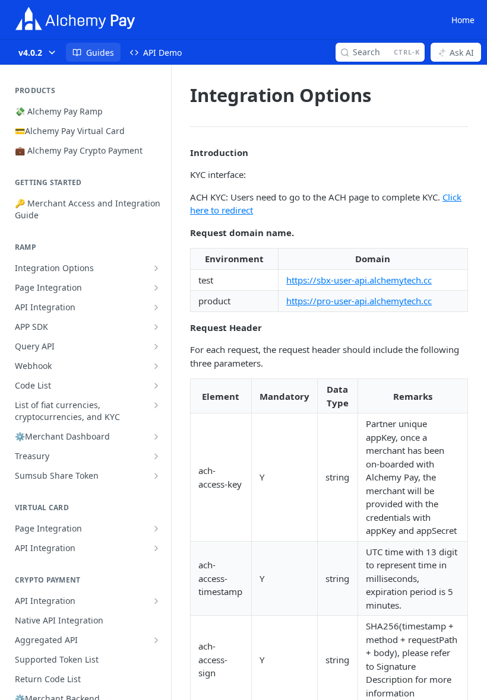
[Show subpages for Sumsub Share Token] (156, 476)
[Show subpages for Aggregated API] (156, 640)
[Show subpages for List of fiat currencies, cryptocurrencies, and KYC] (156, 405)
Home (463, 20)
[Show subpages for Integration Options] (156, 268)
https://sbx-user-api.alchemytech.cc (359, 280)
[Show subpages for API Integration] (156, 307)
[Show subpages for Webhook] (156, 366)
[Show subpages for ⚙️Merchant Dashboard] (156, 436)
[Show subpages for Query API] (156, 346)
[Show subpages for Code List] (156, 385)
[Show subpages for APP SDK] (156, 327)
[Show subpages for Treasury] (156, 456)
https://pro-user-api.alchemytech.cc (359, 301)
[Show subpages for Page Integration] (156, 287)
